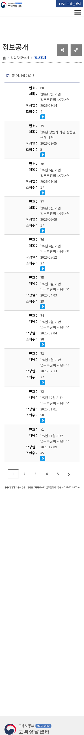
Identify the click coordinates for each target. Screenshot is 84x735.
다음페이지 (69, 473)
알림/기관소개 (20, 57)
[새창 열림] (62, 54)
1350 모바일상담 (69, 3)
